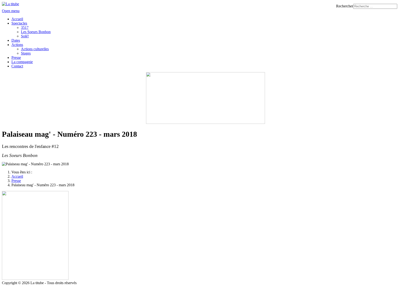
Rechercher (344, 6)
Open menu (11, 11)
